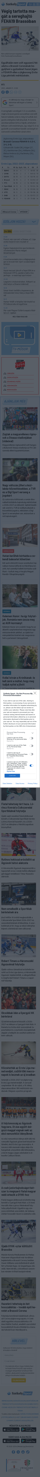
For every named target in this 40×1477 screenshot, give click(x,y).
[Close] (36, 694)
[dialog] (20, 739)
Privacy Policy (32, 783)
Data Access (20, 783)
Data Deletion (7, 783)
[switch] (31, 738)
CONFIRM (12, 775)
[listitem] (20, 733)
